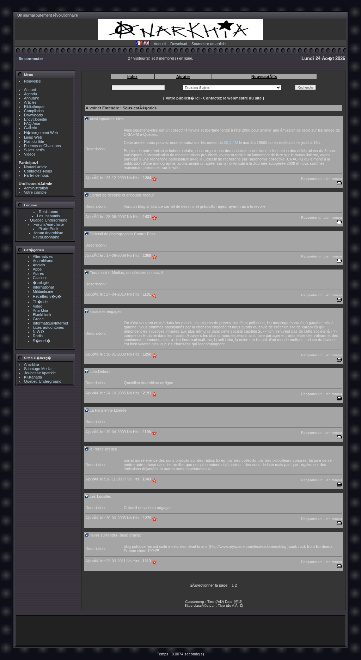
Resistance (48, 212)
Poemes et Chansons (42, 146)
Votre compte (35, 192)
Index (132, 76)
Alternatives (43, 256)
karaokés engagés (106, 311)
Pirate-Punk (48, 228)
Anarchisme (43, 261)
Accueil (160, 44)
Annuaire (31, 98)
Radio (38, 336)
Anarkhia (40, 310)
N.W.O (38, 331)
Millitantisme (43, 291)
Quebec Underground (48, 220)
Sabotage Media (37, 369)
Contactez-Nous (38, 171)
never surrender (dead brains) (115, 535)
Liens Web (33, 137)
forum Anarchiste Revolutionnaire (48, 235)
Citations (40, 277)
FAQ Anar (32, 123)
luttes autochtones (48, 327)
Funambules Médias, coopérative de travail (126, 273)
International (43, 287)
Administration (36, 188)
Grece (38, 319)
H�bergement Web (41, 133)
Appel (37, 269)
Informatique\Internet (50, 323)
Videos (30, 154)
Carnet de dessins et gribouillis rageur (122, 195)
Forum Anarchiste (48, 224)
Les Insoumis (48, 216)
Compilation (34, 111)
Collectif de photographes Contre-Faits (122, 234)
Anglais (39, 265)
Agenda (30, 94)
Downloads (33, 115)
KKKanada (33, 377)
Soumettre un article (208, 44)
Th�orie (40, 301)
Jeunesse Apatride (40, 373)
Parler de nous (36, 175)
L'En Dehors (100, 371)
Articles (30, 102)
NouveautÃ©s (264, 76)
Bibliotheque (34, 106)
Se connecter (31, 58)
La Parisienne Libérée (108, 410)
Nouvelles (32, 81)
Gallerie (30, 128)
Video (37, 306)
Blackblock (42, 315)
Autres (38, 273)
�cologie (41, 282)
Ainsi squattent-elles (107, 119)
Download (178, 44)
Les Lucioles (100, 496)
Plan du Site (34, 141)
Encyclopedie (35, 119)
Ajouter (183, 76)
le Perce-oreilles (103, 449)
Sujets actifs (34, 150)
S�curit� (41, 341)
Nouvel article (35, 167)
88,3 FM (231, 142)
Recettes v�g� (47, 296)
